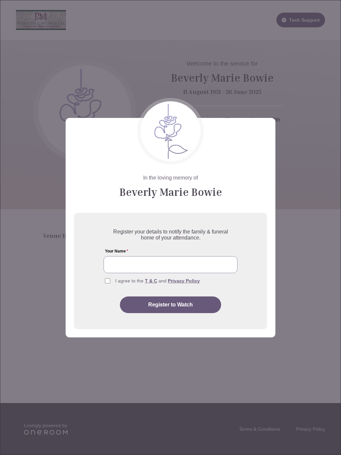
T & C (151, 280)
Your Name (116, 251)
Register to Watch (170, 304)
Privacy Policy (184, 280)
